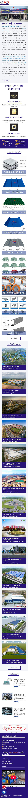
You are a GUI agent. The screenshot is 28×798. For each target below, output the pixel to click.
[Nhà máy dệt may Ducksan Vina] (14, 574)
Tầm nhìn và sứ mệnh (7, 763)
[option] (14, 728)
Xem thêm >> (16, 686)
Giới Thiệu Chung (6, 759)
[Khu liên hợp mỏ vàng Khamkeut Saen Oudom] (14, 478)
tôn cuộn (21, 58)
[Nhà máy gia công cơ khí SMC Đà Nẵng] (14, 599)
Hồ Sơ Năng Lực (6, 761)
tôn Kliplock (16, 58)
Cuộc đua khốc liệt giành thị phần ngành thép (19, 710)
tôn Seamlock (8, 58)
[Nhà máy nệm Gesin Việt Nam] (14, 380)
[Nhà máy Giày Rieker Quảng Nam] (14, 429)
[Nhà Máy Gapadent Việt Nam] (14, 650)
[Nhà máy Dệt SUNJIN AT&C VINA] (14, 624)
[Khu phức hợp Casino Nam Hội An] (14, 404)
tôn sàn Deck (9, 56)
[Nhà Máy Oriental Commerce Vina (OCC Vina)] (14, 551)
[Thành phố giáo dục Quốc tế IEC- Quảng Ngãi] (14, 528)
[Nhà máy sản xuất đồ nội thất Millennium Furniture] (14, 453)
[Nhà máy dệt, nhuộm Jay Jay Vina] (14, 503)
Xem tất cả (6, 80)
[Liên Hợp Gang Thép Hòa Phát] (14, 356)
